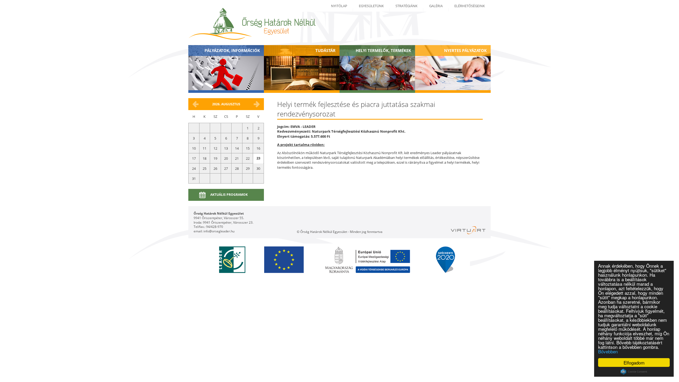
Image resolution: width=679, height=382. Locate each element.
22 (248, 158)
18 (204, 158)
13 (226, 148)
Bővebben (608, 351)
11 (204, 148)
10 (194, 148)
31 (194, 178)
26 (215, 168)
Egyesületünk (371, 5)
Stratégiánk (406, 5)
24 (194, 168)
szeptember (257, 104)
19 (215, 158)
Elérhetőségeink (469, 5)
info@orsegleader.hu (218, 231)
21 (237, 158)
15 (248, 148)
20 (226, 158)
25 (204, 168)
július (195, 104)
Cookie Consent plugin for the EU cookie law (634, 372)
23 (258, 158)
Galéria (436, 5)
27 (226, 168)
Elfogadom (634, 362)
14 (237, 148)
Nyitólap (339, 5)
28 (237, 168)
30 (258, 168)
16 (258, 148)
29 (248, 168)
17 (194, 158)
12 (215, 148)
